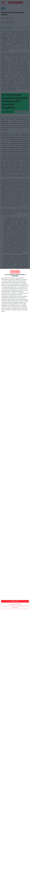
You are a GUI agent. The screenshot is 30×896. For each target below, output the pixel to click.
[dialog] (15, 582)
